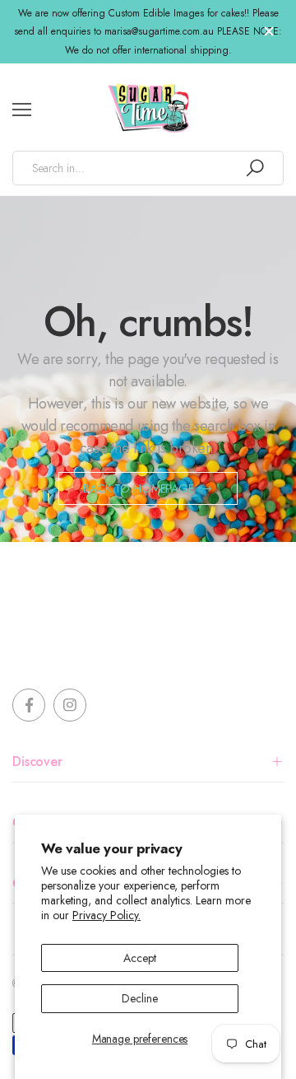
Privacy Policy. (106, 915)
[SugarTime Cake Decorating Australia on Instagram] (69, 705)
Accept (139, 958)
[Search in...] (255, 168)
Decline (139, 998)
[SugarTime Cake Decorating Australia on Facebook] (28, 705)
